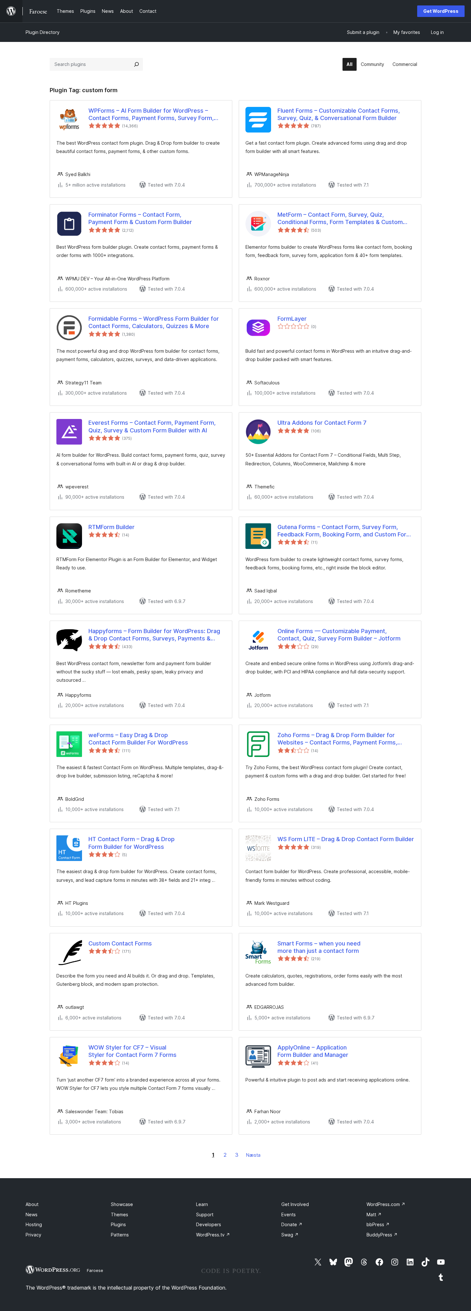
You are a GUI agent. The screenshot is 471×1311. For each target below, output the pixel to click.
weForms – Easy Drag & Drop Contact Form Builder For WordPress (138, 739)
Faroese (95, 1270)
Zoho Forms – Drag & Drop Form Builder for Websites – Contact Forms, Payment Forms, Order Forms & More (337, 739)
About (32, 1204)
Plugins (118, 1224)
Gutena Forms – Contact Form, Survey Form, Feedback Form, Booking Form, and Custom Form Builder (344, 531)
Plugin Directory (43, 32)
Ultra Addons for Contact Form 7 (322, 422)
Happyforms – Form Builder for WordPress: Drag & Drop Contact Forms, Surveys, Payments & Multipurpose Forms (154, 635)
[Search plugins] (136, 64)
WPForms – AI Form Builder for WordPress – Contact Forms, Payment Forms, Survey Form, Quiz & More (151, 114)
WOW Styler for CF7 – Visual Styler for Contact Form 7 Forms (132, 1051)
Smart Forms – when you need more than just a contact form (318, 947)
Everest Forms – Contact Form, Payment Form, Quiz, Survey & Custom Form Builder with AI (152, 426)
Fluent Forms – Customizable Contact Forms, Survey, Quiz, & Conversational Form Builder (338, 114)
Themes (119, 1214)
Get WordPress (441, 11)
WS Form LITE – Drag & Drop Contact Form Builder (345, 839)
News (31, 1214)
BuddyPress (382, 1234)
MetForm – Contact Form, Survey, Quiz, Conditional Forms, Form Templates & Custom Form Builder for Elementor (340, 218)
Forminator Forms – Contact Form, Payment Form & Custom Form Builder (140, 218)
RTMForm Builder (111, 527)
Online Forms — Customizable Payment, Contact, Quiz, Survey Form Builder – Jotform (339, 635)
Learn (202, 1204)
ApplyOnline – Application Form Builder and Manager (312, 1051)
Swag (290, 1234)
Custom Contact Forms (120, 943)
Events (288, 1214)
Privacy (33, 1234)
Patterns (120, 1234)
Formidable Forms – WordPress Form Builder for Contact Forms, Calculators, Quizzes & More (153, 322)
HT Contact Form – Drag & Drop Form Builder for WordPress (131, 843)
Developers (208, 1224)
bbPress (378, 1224)
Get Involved (295, 1204)
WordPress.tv (213, 1234)
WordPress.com (386, 1204)
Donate (291, 1224)
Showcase (122, 1204)
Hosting (34, 1224)
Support (204, 1214)
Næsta (253, 1155)
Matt (374, 1214)
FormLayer (292, 318)
